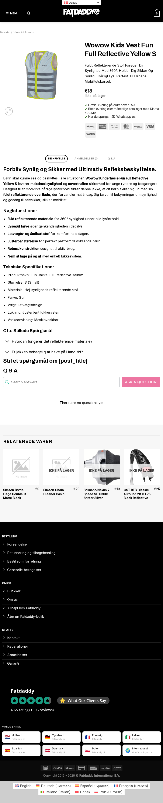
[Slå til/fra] (7, 342)
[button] (81, 2)
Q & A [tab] (111, 158)
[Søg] (28, 13)
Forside (5, 32)
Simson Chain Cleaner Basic (54, 492)
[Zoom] (9, 111)
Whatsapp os (126, 117)
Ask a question (141, 382)
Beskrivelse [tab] (56, 158)
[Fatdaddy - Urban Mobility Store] (81, 13)
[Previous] (3, 479)
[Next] (159, 479)
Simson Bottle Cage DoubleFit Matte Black (14, 494)
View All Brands (24, 32)
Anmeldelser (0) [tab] (86, 158)
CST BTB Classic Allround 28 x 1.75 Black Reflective (137, 494)
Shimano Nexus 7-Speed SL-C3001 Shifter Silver (97, 494)
